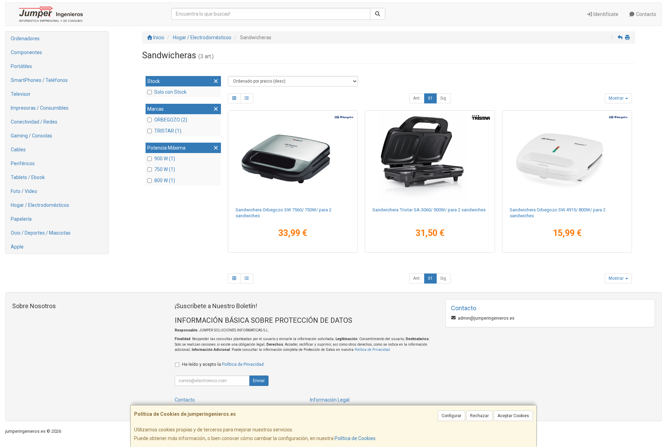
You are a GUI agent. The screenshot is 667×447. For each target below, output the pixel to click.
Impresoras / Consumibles (39, 108)
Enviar (259, 380)
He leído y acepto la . (223, 364)
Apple (17, 247)
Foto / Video (24, 191)
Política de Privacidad (372, 350)
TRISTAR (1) (167, 131)
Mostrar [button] (617, 98)
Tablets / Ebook (28, 177)
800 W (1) (164, 180)
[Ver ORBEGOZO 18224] (293, 157)
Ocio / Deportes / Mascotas (41, 233)
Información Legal (329, 400)
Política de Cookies (355, 438)
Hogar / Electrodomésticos (40, 205)
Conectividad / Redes (34, 122)
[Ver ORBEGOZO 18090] (567, 157)
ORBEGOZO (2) (170, 120)
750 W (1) (164, 169)
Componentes (26, 52)
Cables (18, 149)
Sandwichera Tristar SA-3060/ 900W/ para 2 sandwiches (429, 209)
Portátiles (21, 66)
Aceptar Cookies (513, 415)
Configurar (451, 415)
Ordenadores (25, 38)
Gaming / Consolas (31, 135)
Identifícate (605, 14)
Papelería (21, 219)
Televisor (21, 94)
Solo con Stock (170, 92)
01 (430, 98)
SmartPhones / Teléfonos (39, 80)
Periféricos (23, 163)
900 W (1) (164, 158)
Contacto (645, 14)
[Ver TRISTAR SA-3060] (430, 157)
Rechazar (479, 415)
